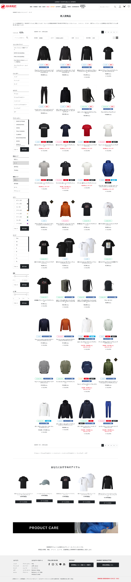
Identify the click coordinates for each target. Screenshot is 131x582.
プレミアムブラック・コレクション (21, 66)
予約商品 (16, 170)
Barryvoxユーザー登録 (37, 572)
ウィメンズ (16, 80)
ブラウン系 (18, 210)
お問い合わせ (35, 566)
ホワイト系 (18, 200)
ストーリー (25, 566)
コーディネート (26, 570)
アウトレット (17, 191)
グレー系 (18, 207)
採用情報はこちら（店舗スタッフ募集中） (81, 565)
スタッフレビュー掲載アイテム (21, 48)
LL (16, 258)
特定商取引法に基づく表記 (66, 578)
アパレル (16, 93)
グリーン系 (18, 217)
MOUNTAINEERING (21, 138)
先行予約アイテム (111, 23)
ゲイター (87, 23)
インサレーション (72, 23)
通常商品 (16, 166)
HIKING (18, 128)
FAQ (33, 563)
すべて (30, 12)
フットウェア (17, 108)
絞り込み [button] (24, 149)
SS (17, 245)
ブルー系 (18, 220)
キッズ (15, 84)
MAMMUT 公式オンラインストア (20, 12)
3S (16, 241)
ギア (15, 112)
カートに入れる (23, 502)
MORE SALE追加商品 (19, 53)
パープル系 (18, 223)
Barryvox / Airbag (36, 570)
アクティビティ (26, 563)
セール (15, 187)
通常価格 (16, 183)
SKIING (18, 141)
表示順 (36, 38)
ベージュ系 (18, 213)
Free (17, 238)
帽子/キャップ (94, 23)
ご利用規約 (22, 578)
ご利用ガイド (15, 578)
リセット (16, 149)
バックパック (17, 101)
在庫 (73, 38)
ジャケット (81, 23)
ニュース (25, 568)
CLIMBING (18, 134)
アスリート (25, 572)
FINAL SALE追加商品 (19, 56)
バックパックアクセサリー (20, 104)
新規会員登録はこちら (107, 565)
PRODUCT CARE (36, 574)
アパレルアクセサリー (19, 97)
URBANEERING (20, 124)
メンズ (15, 76)
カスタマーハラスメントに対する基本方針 (48, 578)
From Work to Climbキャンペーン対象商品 (21, 61)
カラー (52, 38)
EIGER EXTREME (20, 121)
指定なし (16, 159)
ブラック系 (18, 203)
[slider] (15, 276)
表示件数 (88, 38)
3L (16, 261)
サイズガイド (35, 568)
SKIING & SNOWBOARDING (20, 145)
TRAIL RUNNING (20, 131)
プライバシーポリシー (31, 578)
